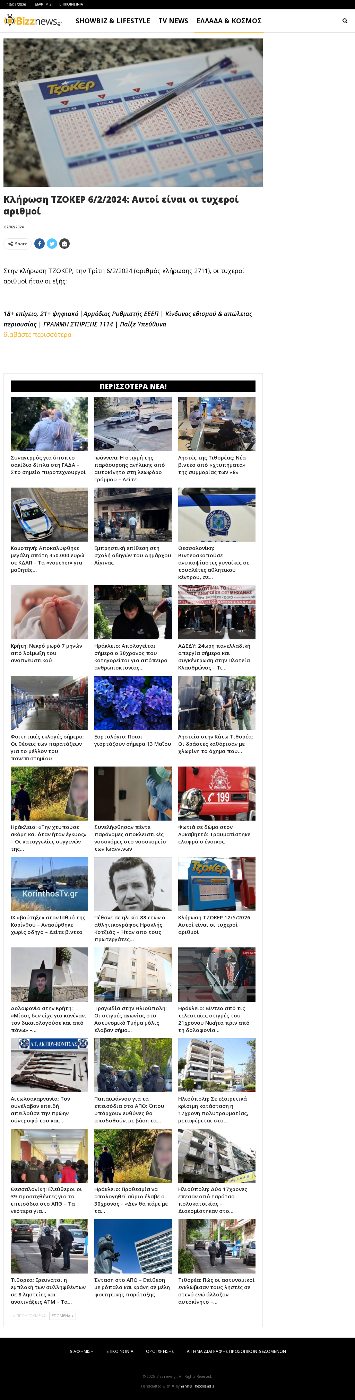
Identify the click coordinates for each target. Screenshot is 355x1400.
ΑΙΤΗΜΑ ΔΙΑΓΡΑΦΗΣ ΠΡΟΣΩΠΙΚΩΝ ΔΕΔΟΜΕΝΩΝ (236, 1351)
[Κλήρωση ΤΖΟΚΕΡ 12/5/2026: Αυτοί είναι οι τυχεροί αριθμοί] (217, 884)
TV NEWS (173, 20)
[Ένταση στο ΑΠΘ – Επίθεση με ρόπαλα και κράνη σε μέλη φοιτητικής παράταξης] (133, 1246)
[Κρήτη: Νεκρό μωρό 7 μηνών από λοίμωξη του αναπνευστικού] (49, 612)
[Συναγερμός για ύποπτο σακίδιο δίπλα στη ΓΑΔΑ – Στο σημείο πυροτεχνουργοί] (49, 424)
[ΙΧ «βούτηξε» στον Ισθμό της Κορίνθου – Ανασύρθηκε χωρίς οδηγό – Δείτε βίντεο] (49, 884)
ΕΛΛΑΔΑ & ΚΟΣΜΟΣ (229, 20)
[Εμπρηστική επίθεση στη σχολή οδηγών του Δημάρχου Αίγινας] (133, 515)
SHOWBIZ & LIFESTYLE (113, 20)
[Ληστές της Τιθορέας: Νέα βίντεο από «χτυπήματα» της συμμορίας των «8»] (217, 424)
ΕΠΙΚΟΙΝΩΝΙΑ (71, 4)
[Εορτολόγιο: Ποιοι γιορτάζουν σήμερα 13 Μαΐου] (133, 703)
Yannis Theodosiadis (197, 1386)
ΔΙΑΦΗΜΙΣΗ (44, 4)
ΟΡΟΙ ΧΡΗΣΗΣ (160, 1351)
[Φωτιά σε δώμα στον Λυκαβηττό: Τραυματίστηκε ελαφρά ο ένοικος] (217, 794)
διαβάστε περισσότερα (37, 334)
